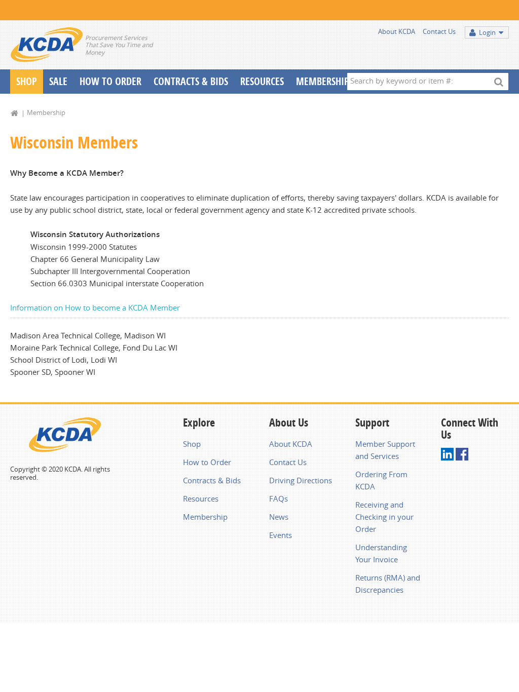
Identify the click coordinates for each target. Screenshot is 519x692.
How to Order (207, 462)
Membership (322, 81)
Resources (262, 81)
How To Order (110, 81)
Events (280, 535)
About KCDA (396, 31)
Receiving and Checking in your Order (384, 516)
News (278, 517)
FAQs (278, 498)
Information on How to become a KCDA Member (95, 307)
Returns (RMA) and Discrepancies (387, 583)
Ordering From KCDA (381, 480)
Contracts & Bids (191, 81)
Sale (58, 81)
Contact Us (439, 31)
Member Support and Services (385, 450)
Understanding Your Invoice (381, 553)
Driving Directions (300, 480)
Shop (26, 81)
